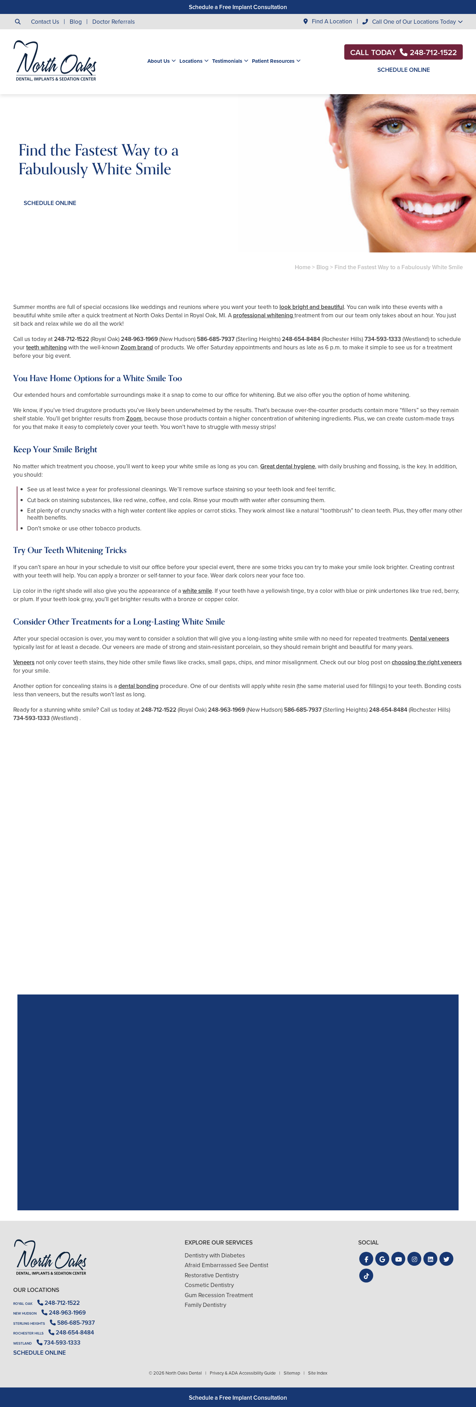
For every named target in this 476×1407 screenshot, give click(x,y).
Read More (34, 956)
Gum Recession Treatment (219, 1295)
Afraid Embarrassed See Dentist (226, 1265)
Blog (76, 21)
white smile (197, 591)
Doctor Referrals (113, 21)
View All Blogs (238, 986)
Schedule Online (403, 70)
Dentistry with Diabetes (215, 1255)
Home (302, 267)
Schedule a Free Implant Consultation (238, 7)
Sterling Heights (29, 1323)
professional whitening (263, 315)
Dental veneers (429, 638)
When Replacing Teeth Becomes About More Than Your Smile (238, 937)
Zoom (133, 418)
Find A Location (331, 21)
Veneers (23, 662)
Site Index (317, 1373)
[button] (366, 1259)
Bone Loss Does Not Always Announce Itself (390, 937)
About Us (158, 61)
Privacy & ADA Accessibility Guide (243, 1373)
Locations (190, 61)
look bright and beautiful (311, 307)
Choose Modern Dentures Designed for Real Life (86, 937)
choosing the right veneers (427, 662)
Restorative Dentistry (212, 1275)
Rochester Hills (28, 1333)
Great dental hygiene (287, 466)
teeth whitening (46, 347)
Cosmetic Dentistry (209, 1285)
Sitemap (292, 1373)
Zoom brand (137, 347)
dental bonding (138, 686)
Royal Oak (22, 1303)
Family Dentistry (205, 1305)
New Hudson (25, 1313)
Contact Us (45, 21)
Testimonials (227, 61)
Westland (22, 1343)
